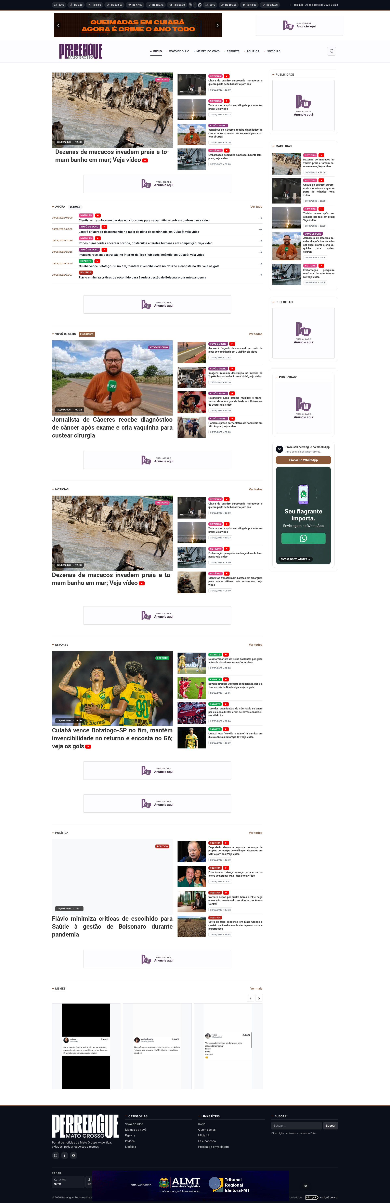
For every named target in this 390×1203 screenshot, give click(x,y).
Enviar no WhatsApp (303, 460)
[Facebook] (195, 5)
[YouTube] (73, 1155)
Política (253, 51)
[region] (170, 5)
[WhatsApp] (200, 5)
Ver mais (256, 988)
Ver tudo (256, 206)
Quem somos (207, 1129)
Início (157, 51)
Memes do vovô (208, 51)
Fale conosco (207, 1141)
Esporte (233, 51)
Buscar (331, 1125)
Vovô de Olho (179, 51)
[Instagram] (190, 5)
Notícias (274, 51)
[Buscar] (331, 51)
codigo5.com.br (329, 1197)
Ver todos (255, 334)
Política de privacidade (213, 1146)
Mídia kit (204, 1135)
